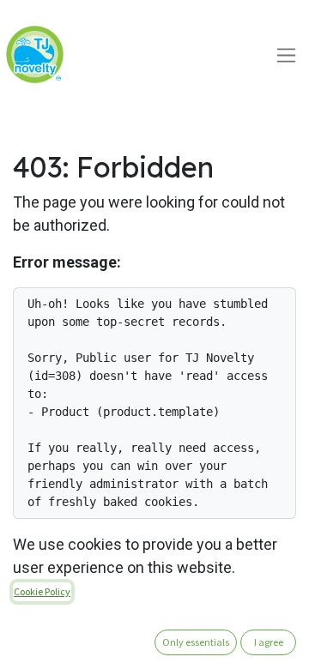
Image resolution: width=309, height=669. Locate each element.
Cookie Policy (42, 591)
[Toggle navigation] (286, 54)
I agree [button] (268, 642)
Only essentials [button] (195, 642)
